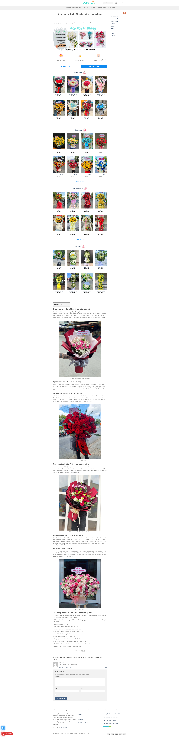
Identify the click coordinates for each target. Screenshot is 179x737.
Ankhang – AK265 (101, 94)
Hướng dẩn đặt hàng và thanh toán (112, 713)
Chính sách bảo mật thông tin (110, 723)
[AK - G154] (101, 108)
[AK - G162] (87, 108)
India (112, 28)
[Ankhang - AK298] (73, 84)
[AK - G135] (101, 141)
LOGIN (113, 33)
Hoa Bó (86, 7)
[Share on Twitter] (77, 651)
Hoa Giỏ (92, 7)
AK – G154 (100, 117)
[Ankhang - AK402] (73, 164)
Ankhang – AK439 (59, 210)
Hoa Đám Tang (101, 7)
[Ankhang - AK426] (73, 200)
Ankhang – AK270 (87, 94)
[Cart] (116, 2)
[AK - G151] (101, 258)
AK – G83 (59, 267)
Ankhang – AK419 (87, 210)
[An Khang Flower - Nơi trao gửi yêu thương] (89, 3)
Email (82, 688)
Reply (105, 667)
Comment (57, 676)
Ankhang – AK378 (87, 174)
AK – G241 (58, 117)
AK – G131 (100, 232)
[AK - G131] (101, 223)
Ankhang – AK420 (101, 210)
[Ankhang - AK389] (101, 164)
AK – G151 (100, 267)
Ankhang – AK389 (101, 174)
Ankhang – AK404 (73, 291)
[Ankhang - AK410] (59, 164)
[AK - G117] (59, 141)
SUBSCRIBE (114, 35)
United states (114, 21)
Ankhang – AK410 (59, 174)
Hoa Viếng (80, 719)
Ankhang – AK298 (73, 94)
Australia (113, 31)
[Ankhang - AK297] (59, 84)
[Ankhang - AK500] (101, 281)
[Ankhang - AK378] (87, 164)
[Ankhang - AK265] (101, 84)
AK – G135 (100, 150)
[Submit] (111, 3)
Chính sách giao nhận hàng (110, 720)
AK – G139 (72, 150)
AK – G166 (86, 150)
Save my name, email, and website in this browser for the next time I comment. (75, 695)
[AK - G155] (73, 108)
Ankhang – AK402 (73, 174)
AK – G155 (72, 117)
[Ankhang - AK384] (87, 281)
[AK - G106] (87, 258)
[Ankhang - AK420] (101, 200)
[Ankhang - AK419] (87, 200)
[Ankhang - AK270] (87, 84)
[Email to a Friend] (80, 651)
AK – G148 (58, 232)
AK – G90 (73, 267)
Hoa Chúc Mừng (77, 7)
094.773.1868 (63, 727)
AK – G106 (86, 267)
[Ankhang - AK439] (59, 200)
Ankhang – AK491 (59, 291)
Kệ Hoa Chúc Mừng (83, 722)
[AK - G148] (59, 223)
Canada (113, 26)
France (113, 23)
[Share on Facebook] (75, 651)
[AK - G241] (59, 108)
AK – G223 (72, 232)
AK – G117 (58, 150)
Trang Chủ (67, 7)
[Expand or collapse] (68, 304)
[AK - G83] (59, 258)
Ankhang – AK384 (87, 291)
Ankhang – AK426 (73, 210)
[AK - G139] (73, 141)
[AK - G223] (73, 223)
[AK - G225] (87, 223)
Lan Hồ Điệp (111, 7)
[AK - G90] (73, 258)
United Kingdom (115, 18)
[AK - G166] (87, 141)
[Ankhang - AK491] (59, 281)
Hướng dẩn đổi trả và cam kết (110, 717)
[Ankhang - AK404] (73, 281)
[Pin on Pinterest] (82, 651)
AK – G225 (86, 232)
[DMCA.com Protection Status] (107, 726)
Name (56, 688)
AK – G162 (86, 117)
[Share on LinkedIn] (85, 651)
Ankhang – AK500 (101, 291)
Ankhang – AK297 (59, 94)
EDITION (114, 17)
